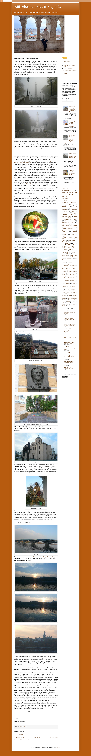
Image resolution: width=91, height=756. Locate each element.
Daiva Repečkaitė (67, 328)
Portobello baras (74, 298)
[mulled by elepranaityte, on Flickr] (36, 327)
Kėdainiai (64, 290)
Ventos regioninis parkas (72, 271)
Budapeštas (69, 267)
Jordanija (64, 262)
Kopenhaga (73, 289)
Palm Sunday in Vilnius (71, 290)
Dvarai (69, 217)
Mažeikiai (64, 298)
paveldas (51, 727)
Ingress (63, 258)
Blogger (58, 747)
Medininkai (64, 281)
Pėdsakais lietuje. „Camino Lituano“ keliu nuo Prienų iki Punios (70, 337)
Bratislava (64, 278)
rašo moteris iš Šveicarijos (27, 183)
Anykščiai (69, 277)
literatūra (70, 237)
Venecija (63, 284)
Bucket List (64, 241)
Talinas (74, 270)
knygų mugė (70, 262)
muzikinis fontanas (73, 255)
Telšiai (68, 301)
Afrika (63, 277)
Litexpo (63, 253)
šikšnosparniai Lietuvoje (70, 275)
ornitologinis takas (71, 284)
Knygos (63, 236)
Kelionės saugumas (67, 222)
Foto (69, 205)
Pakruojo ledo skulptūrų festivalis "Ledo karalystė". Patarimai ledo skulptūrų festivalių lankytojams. (69, 139)
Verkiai (63, 302)
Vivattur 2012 (65, 304)
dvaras (75, 219)
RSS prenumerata (66, 61)
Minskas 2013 (65, 255)
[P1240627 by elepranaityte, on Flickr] (36, 653)
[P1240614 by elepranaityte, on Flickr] (36, 392)
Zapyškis (63, 305)
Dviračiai (73, 293)
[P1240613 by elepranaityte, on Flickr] (36, 359)
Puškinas (65, 299)
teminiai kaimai (71, 240)
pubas (63, 275)
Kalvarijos (64, 270)
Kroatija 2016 (74, 264)
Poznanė (63, 292)
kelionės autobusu (69, 202)
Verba (65, 273)
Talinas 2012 (67, 247)
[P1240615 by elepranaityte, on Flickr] (36, 423)
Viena (63, 293)
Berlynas (75, 247)
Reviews (75, 225)
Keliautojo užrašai (68, 367)
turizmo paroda (70, 238)
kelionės (24, 727)
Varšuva (73, 261)
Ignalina (74, 295)
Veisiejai (73, 301)
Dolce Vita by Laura (68, 346)
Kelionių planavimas (69, 192)
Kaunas (65, 249)
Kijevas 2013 (28, 727)
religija (54, 727)
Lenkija (69, 236)
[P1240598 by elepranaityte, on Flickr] (36, 105)
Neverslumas (65, 219)
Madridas (69, 253)
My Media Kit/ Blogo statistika (69, 70)
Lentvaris (74, 296)
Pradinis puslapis (36, 737)
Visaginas (73, 302)
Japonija (73, 252)
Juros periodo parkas (70, 259)
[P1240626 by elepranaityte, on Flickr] (36, 622)
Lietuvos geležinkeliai (67, 228)
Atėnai (74, 277)
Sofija (68, 292)
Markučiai (66, 265)
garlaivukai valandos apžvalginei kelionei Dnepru (44, 556)
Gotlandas (73, 268)
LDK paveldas (34, 727)
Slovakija (68, 261)
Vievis (68, 302)
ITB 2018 (69, 295)
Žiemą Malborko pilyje (68, 368)
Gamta (64, 200)
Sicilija (63, 261)
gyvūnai (72, 224)
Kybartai (63, 296)
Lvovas (72, 250)
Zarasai (63, 274)
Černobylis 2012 (66, 252)
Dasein (65, 334)
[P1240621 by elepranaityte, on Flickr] (36, 507)
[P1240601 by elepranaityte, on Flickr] (36, 138)
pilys (75, 216)
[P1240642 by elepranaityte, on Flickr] (36, 237)
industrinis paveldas (71, 274)
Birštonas (64, 286)
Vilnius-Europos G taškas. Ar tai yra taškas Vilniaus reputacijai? (72, 123)
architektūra (20, 727)
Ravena (63, 301)
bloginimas (64, 224)
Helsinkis (71, 287)
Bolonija (68, 286)
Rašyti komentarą (19, 734)
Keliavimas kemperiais (69, 280)
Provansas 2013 (73, 246)
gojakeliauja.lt (67, 352)
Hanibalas (75, 278)
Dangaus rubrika (67, 256)
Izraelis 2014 (69, 258)
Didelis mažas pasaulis (69, 342)
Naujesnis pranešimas (19, 737)
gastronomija (65, 230)
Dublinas (73, 256)
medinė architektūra (41, 727)
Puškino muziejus (65, 283)
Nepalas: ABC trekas (68, 343)
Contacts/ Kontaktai (67, 68)
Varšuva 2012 (67, 243)
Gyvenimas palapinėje (68, 361)
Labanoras (69, 296)
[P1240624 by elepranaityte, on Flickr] (36, 591)
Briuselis (69, 278)
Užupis (63, 271)
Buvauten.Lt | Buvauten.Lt (70, 322)
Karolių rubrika (73, 241)
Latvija (73, 227)
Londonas (64, 231)
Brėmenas (68, 293)
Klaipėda (64, 250)
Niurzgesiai (65, 209)
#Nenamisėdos (67, 311)
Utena (74, 283)
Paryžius (73, 281)
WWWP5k (73, 304)
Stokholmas (73, 292)
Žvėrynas (68, 264)
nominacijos (66, 227)
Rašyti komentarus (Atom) (25, 739)
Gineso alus (64, 295)
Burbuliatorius (74, 286)
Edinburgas (66, 287)
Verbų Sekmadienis (71, 273)
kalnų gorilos (69, 305)
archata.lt (66, 317)
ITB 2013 (67, 289)
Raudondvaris (72, 299)
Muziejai (47, 727)
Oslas (69, 281)
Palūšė (68, 298)
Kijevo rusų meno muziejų (44, 161)
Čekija (72, 234)
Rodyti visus (75, 371)
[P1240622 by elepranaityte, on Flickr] (36, 553)
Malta (74, 253)
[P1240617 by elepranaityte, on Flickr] (36, 460)
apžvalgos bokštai (66, 216)
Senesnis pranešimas (53, 737)
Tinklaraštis (72, 230)
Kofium (51, 671)
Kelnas (69, 270)
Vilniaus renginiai (69, 221)
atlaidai (72, 214)
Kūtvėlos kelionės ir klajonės (37, 6)
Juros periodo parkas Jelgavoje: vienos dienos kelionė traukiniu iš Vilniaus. (72, 109)
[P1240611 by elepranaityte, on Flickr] (36, 280)
